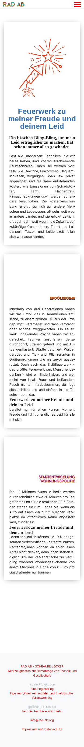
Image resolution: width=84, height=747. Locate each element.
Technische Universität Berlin (42, 711)
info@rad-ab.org (42, 720)
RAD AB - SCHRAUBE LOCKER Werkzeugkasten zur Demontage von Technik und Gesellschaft (42, 671)
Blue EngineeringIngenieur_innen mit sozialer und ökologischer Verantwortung (42, 693)
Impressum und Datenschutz (42, 729)
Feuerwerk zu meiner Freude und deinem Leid (42, 118)
